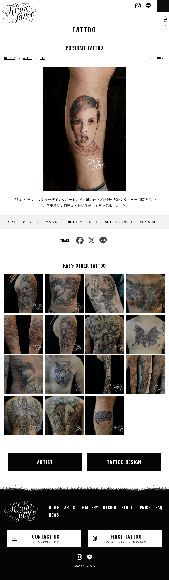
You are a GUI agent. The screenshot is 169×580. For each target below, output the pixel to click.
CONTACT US (45, 538)
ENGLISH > (165, 20)
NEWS (54, 515)
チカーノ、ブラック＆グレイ (40, 221)
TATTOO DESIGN (124, 461)
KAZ (42, 58)
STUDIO (128, 507)
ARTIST (27, 58)
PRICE (145, 507)
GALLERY (9, 58)
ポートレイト (89, 221)
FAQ (159, 507)
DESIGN (109, 507)
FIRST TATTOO (126, 538)
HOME (54, 507)
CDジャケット (123, 221)
